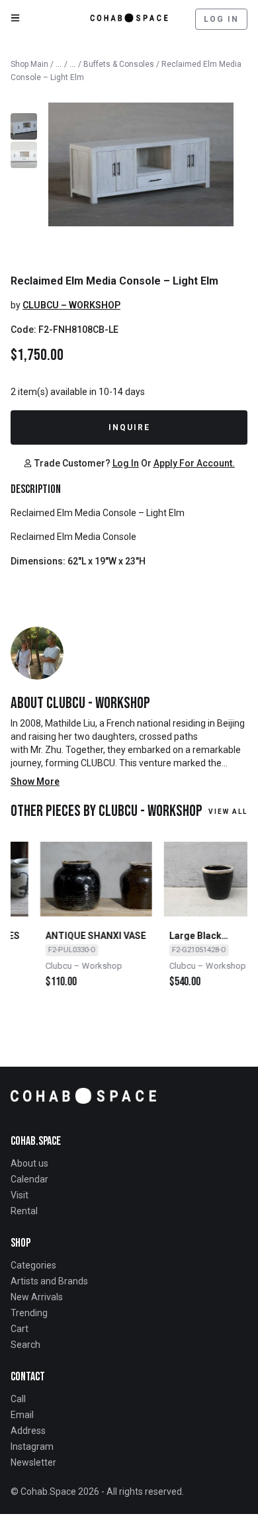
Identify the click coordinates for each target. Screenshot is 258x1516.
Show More (35, 781)
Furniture (72, 61)
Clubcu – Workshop (71, 305)
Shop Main (29, 64)
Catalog (59, 61)
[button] (67, 463)
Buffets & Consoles (118, 64)
